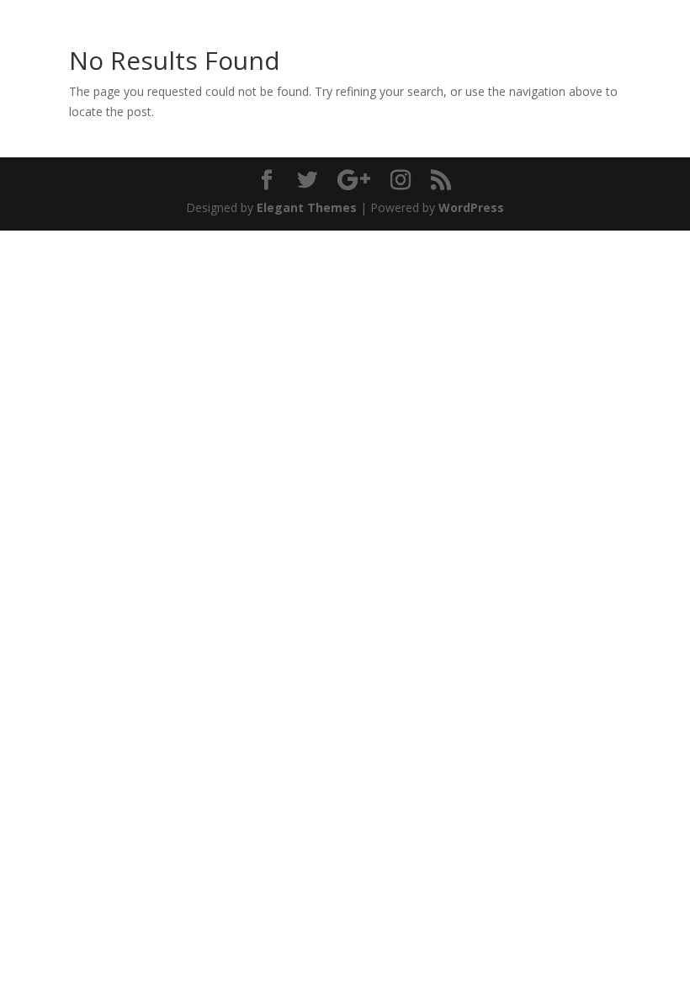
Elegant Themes (307, 207)
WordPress (471, 207)
